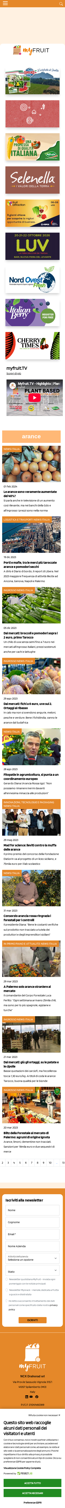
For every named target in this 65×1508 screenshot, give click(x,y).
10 (50, 1162)
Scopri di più (13, 373)
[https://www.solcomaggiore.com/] (33, 116)
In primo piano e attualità (22, 943)
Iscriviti (32, 1320)
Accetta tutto (32, 1483)
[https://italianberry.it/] (32, 315)
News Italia (12, 449)
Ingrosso (10, 590)
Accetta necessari (32, 1493)
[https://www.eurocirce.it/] (32, 83)
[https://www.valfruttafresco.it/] (32, 149)
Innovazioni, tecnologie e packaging (29, 802)
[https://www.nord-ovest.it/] (32, 282)
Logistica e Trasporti (18, 519)
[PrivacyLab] (24, 1473)
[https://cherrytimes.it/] (32, 348)
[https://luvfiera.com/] (32, 249)
